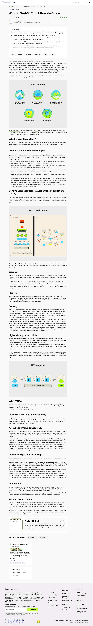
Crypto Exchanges (53, 605)
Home (10, 6)
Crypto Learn (51, 597)
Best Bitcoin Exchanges (65, 597)
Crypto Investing (52, 595)
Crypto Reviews (52, 600)
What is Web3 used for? (19, 573)
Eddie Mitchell (22, 21)
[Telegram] (13, 563)
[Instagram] (11, 563)
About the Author (30, 529)
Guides (25, 6)
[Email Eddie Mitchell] (61, 521)
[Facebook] (18, 563)
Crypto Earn (51, 592)
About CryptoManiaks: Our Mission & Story (82, 594)
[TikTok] (16, 563)
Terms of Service (69, 620)
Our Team (79, 598)
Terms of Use (61, 620)
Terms (24, 613)
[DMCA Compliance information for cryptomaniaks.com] (38, 621)
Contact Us (79, 600)
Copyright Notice (77, 620)
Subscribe (33, 609)
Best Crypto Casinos (67, 600)
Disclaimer (55, 620)
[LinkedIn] (23, 563)
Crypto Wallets (52, 603)
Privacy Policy (31, 613)
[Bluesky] (25, 563)
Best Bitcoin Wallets (67, 593)
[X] (20, 563)
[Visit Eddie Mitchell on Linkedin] (64, 521)
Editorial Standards (82, 608)
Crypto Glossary (66, 609)
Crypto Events (66, 607)
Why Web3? (16, 575)
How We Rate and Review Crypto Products (81, 604)
